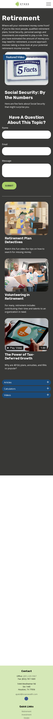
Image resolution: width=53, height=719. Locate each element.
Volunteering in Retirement (17, 296)
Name (5, 127)
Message (6, 160)
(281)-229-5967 (29, 676)
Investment (27, 714)
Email (4, 144)
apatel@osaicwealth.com (26, 694)
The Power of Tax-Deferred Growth (19, 356)
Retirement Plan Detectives (18, 240)
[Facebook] (26, 698)
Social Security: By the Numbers (25, 95)
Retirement (26, 711)
